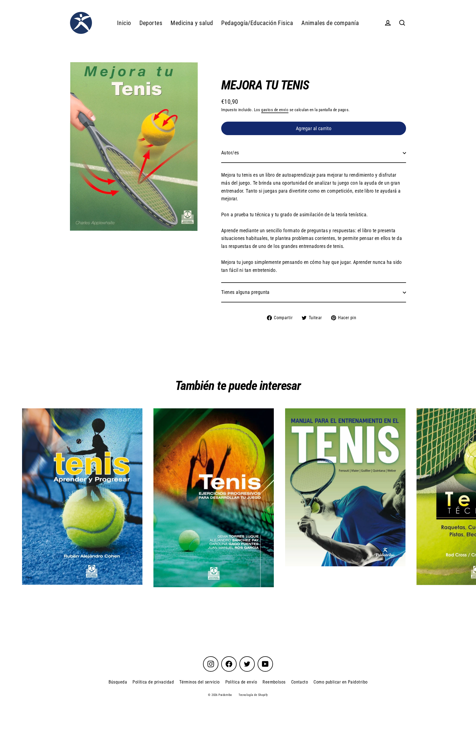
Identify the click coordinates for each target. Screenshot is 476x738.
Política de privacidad (153, 682)
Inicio (124, 23)
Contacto (299, 682)
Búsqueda (118, 682)
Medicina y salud (192, 23)
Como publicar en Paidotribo (340, 682)
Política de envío (241, 682)
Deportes (151, 23)
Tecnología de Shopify (253, 695)
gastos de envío (274, 109)
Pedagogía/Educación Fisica (257, 23)
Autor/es (230, 152)
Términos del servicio (199, 682)
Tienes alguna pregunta (245, 292)
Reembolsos (274, 682)
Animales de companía (330, 23)
